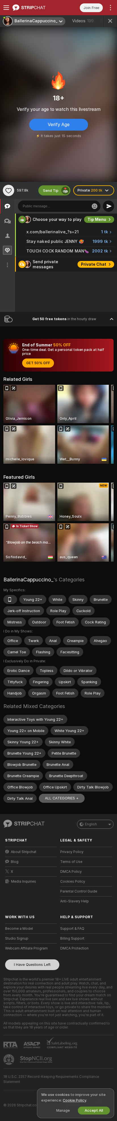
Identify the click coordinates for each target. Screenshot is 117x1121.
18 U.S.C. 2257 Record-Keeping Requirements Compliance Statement (51, 1079)
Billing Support (72, 938)
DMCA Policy (71, 872)
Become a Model (19, 929)
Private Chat (93, 264)
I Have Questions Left (32, 964)
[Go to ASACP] (32, 1045)
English (91, 824)
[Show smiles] (94, 206)
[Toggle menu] (6, 7)
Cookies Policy (72, 881)
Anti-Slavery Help (74, 901)
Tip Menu (96, 219)
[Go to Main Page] (35, 8)
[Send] (108, 206)
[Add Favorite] (8, 190)
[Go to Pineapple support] (9, 1059)
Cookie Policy (74, 1100)
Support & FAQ (72, 929)
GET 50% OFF (38, 363)
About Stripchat (23, 852)
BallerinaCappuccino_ (28, 580)
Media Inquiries (23, 881)
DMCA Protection (74, 948)
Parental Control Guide (78, 891)
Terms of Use (71, 862)
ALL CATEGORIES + (62, 798)
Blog (14, 862)
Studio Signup (16, 938)
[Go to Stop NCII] (36, 1059)
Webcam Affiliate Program (26, 948)
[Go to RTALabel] (11, 1045)
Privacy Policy (71, 852)
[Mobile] (10, 599)
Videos (83, 20)
